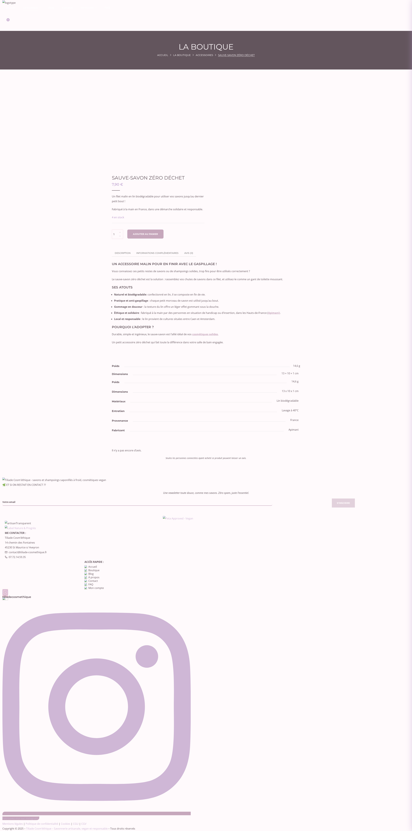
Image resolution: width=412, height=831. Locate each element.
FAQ (90, 584)
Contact (93, 581)
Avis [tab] (188, 253)
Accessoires (204, 55)
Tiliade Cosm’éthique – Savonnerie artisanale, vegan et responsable (67, 828)
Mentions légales (12, 824)
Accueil (162, 55)
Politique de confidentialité (42, 824)
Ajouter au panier (145, 234)
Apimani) (274, 313)
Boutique (93, 570)
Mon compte (96, 588)
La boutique (182, 55)
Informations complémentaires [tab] (157, 253)
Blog (91, 574)
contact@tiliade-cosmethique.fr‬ (28, 552)
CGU (76, 824)
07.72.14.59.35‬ (17, 557)
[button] (5, 21)
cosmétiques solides (205, 334)
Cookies (65, 824)
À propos (93, 577)
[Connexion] (5, 13)
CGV (83, 824)
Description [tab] (123, 253)
